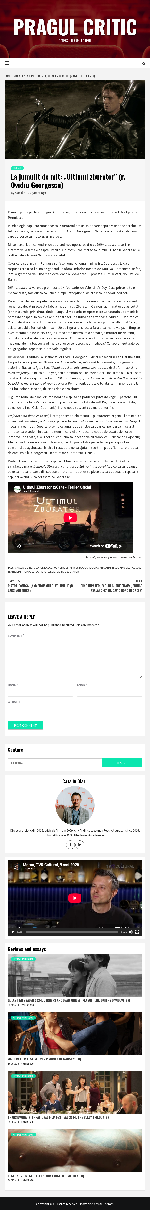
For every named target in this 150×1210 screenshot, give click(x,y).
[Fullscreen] (137, 932)
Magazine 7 (87, 1204)
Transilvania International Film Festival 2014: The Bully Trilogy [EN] (59, 1117)
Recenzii (17, 168)
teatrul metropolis (20, 571)
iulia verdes (61, 567)
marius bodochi (80, 567)
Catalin (20, 192)
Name (13, 684)
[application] (75, 898)
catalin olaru (23, 567)
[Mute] (131, 932)
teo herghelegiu (45, 571)
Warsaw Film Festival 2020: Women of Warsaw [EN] (44, 1059)
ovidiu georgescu (128, 567)
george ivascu (43, 567)
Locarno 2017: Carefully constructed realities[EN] (46, 1176)
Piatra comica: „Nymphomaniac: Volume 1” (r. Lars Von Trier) (41, 586)
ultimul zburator (68, 571)
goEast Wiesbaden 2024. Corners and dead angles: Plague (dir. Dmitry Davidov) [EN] (69, 1000)
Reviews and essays (23, 959)
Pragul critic (75, 26)
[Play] (13, 932)
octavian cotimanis (103, 567)
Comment (16, 635)
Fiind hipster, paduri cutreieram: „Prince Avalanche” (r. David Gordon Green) (111, 586)
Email (82, 684)
